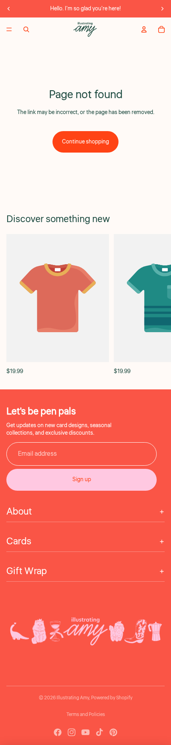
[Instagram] (71, 732)
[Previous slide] (8, 8)
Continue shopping (85, 142)
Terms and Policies (85, 714)
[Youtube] (85, 732)
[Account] (144, 29)
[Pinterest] (113, 732)
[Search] (26, 29)
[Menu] (9, 29)
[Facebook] (57, 732)
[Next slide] (162, 8)
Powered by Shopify (111, 698)
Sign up (81, 480)
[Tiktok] (99, 732)
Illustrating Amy (72, 698)
